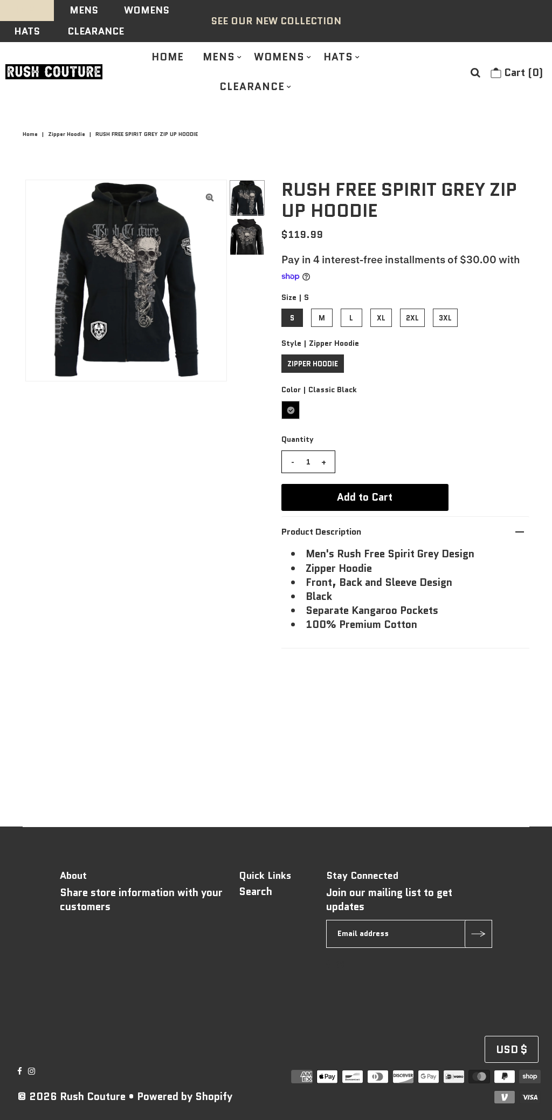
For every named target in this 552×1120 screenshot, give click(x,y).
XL (381, 318)
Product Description (321, 531)
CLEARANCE (95, 31)
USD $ (511, 1049)
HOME (27, 10)
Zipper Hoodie (66, 134)
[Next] (69, 197)
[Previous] (42, 197)
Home (30, 134)
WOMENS (146, 10)
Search (255, 891)
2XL (412, 318)
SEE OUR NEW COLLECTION (276, 21)
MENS (84, 10)
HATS (27, 31)
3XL (445, 318)
